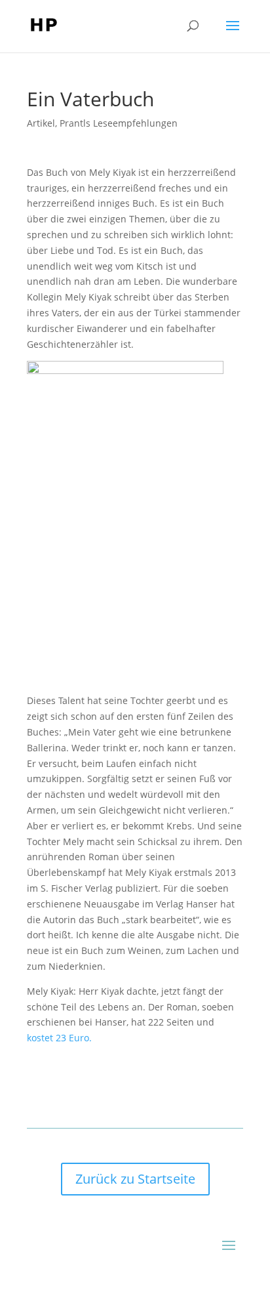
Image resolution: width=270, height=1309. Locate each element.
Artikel (41, 123)
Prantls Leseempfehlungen (119, 123)
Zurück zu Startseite (135, 1179)
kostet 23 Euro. (59, 1037)
